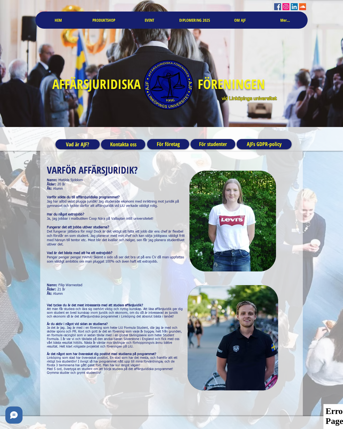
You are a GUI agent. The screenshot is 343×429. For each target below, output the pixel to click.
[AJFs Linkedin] (294, 6)
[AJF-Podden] (302, 6)
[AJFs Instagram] (285, 6)
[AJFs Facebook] (277, 6)
